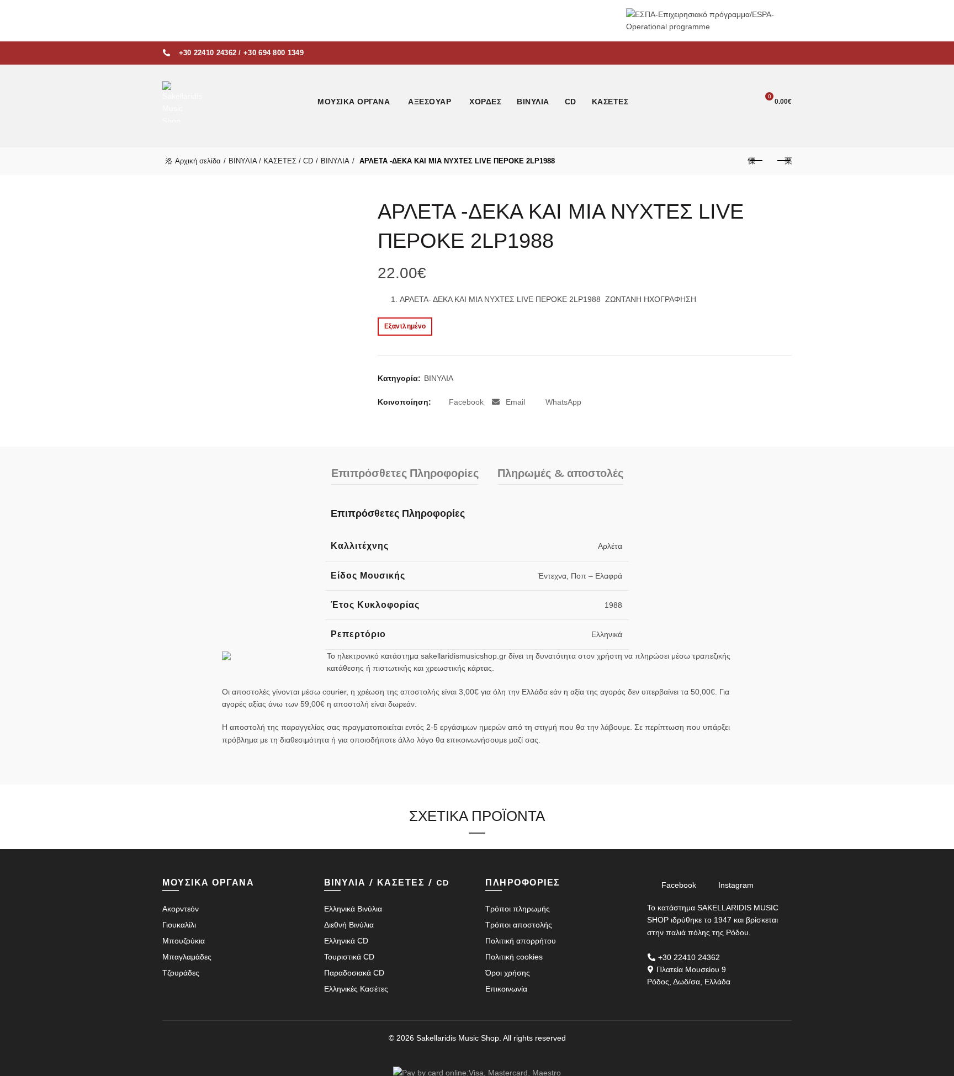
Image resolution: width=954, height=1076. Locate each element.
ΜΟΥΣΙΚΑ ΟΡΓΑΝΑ (353, 101)
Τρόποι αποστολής (518, 924)
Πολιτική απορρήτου (520, 940)
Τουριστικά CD (349, 956)
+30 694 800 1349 (273, 53)
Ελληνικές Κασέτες (356, 988)
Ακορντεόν (180, 908)
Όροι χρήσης (507, 972)
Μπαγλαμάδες (186, 956)
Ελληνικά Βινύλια (353, 908)
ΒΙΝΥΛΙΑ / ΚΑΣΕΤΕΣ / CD (271, 161)
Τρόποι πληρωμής (517, 908)
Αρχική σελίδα (198, 161)
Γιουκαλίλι (179, 924)
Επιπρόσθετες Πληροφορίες (405, 473)
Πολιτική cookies (514, 956)
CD (570, 101)
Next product (783, 161)
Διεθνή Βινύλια (349, 924)
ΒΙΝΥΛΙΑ (533, 101)
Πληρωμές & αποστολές (560, 473)
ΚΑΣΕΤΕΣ (610, 101)
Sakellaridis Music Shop (457, 1037)
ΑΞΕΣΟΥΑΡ (429, 101)
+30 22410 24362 (208, 53)
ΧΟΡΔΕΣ (485, 101)
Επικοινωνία (506, 988)
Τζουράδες (180, 972)
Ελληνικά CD (346, 940)
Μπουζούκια (183, 940)
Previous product (756, 161)
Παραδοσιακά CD (354, 972)
